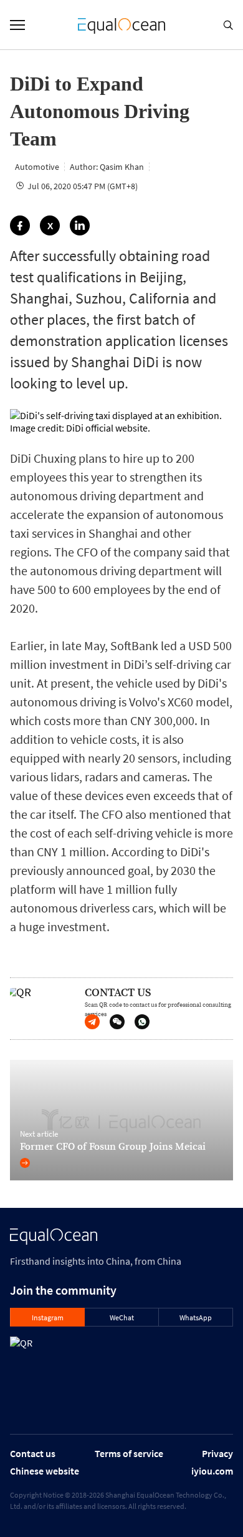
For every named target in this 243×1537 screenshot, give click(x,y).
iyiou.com (212, 1471)
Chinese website (44, 1471)
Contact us (32, 1453)
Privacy (217, 1453)
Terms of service (129, 1453)
